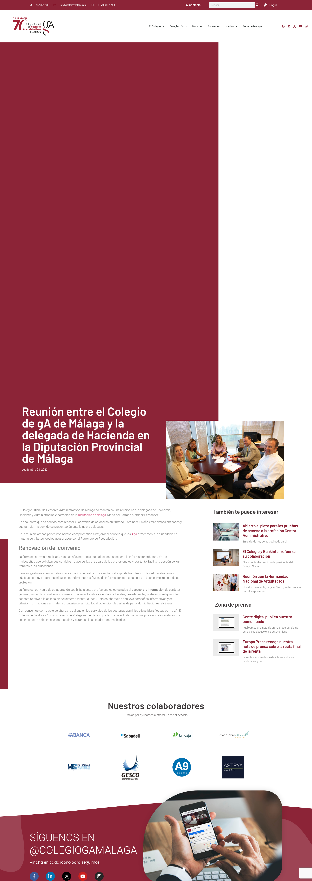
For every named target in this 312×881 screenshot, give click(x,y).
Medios (230, 26)
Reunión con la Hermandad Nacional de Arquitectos (265, 578)
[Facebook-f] (34, 876)
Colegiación (176, 26)
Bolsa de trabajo (252, 26)
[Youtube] (300, 26)
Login (273, 5)
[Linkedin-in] (50, 876)
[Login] (265, 4)
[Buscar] (257, 5)
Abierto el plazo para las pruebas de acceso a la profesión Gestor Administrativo (270, 530)
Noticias (197, 26)
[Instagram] (306, 26)
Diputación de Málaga (92, 515)
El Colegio (155, 26)
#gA (134, 534)
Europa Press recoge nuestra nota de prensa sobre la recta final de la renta (272, 646)
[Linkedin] (289, 26)
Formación (214, 26)
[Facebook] (283, 26)
